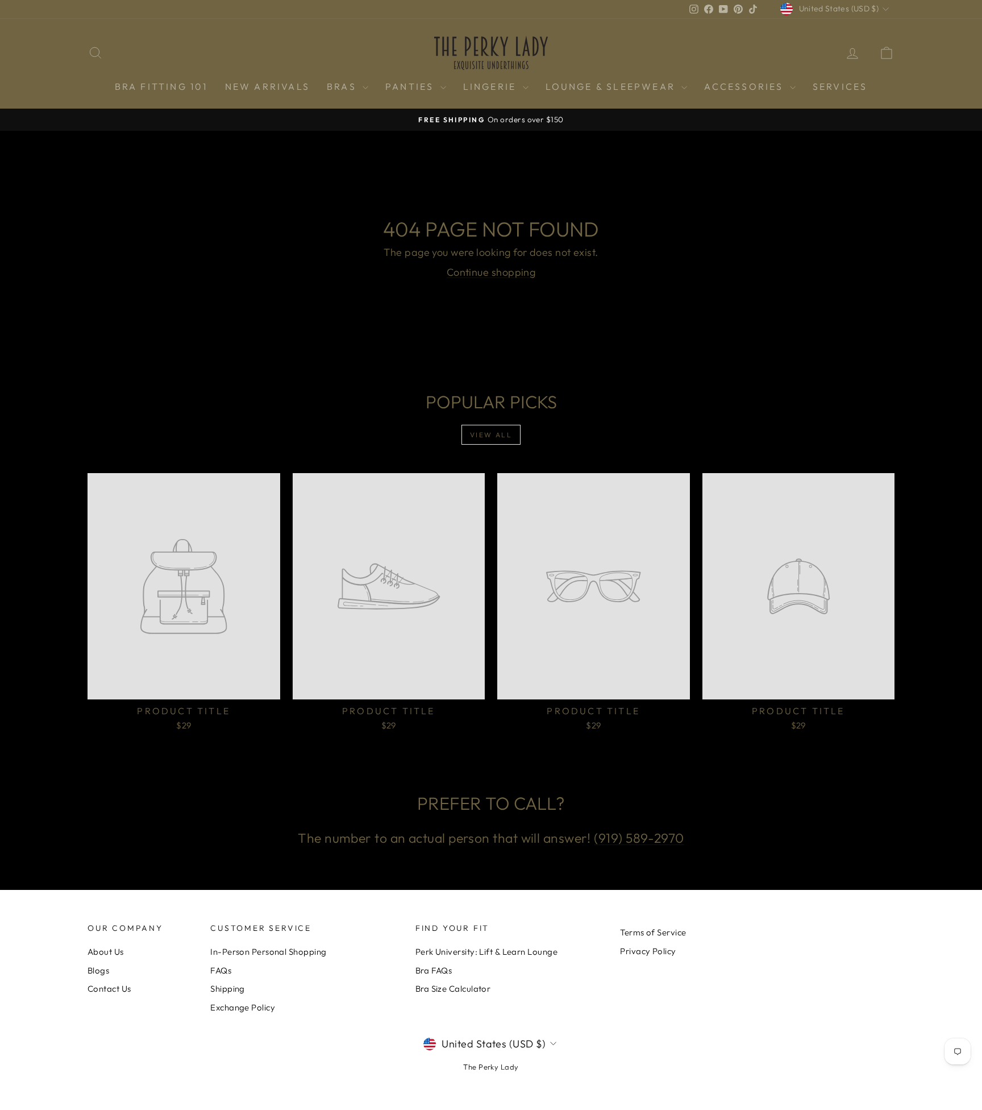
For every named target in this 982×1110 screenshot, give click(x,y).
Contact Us (109, 988)
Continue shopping (491, 272)
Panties (411, 86)
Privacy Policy (648, 951)
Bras (343, 86)
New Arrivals (267, 86)
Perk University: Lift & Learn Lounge (486, 951)
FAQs (220, 970)
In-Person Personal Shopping (268, 951)
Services (840, 86)
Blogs (98, 970)
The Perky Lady (490, 1066)
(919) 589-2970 (639, 838)
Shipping (227, 988)
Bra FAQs (433, 970)
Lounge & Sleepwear (612, 86)
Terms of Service (653, 932)
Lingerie (491, 86)
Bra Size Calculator (453, 988)
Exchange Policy (242, 1007)
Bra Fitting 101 (161, 86)
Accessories (745, 86)
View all (491, 434)
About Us (106, 951)
